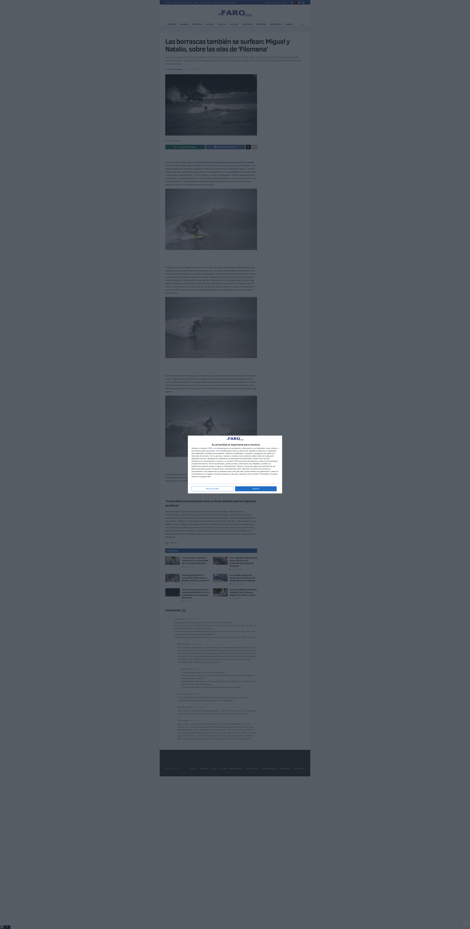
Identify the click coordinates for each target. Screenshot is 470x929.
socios (214, 448)
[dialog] (235, 465)
